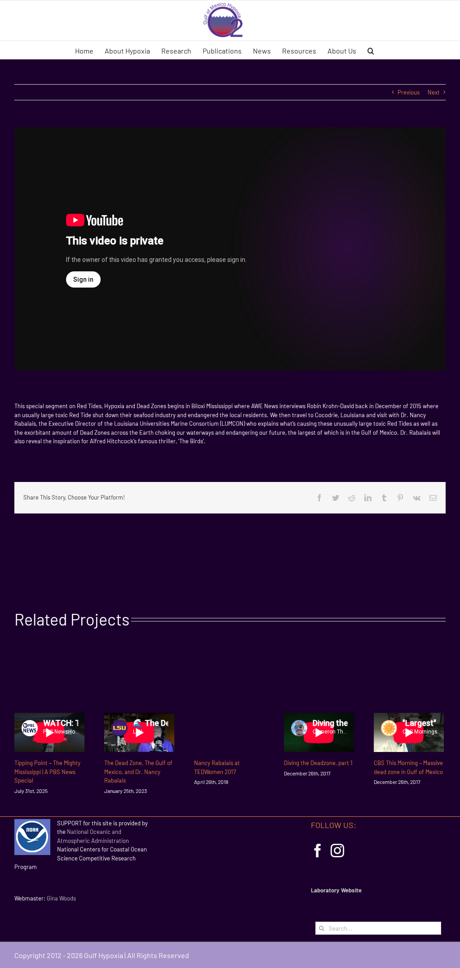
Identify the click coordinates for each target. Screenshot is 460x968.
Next (434, 92)
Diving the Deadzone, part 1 (318, 762)
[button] (370, 50)
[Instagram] (337, 850)
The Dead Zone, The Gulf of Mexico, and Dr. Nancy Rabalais (138, 771)
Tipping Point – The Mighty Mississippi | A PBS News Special (47, 771)
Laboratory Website (336, 890)
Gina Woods (61, 898)
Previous (409, 92)
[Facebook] (317, 850)
